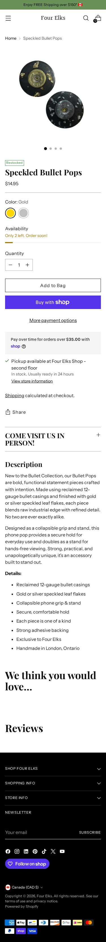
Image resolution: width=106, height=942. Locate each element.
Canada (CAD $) (25, 887)
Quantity (14, 253)
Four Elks (44, 896)
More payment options (53, 320)
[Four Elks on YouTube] (62, 852)
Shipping (14, 395)
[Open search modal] (86, 18)
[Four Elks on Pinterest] (35, 852)
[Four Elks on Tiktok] (44, 852)
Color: (16, 202)
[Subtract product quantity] (10, 264)
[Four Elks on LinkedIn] (26, 852)
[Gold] (10, 213)
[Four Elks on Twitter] (53, 852)
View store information (32, 381)
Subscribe (90, 832)
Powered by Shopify (21, 906)
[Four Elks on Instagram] (17, 852)
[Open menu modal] (8, 18)
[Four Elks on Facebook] (8, 852)
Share (19, 412)
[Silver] (23, 213)
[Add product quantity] (27, 264)
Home (10, 38)
